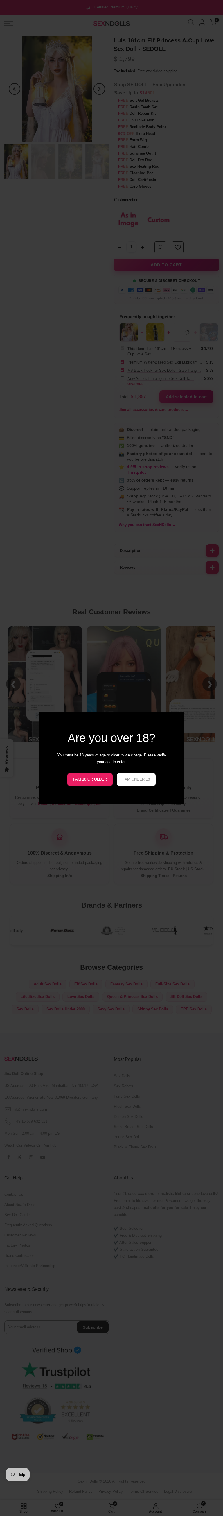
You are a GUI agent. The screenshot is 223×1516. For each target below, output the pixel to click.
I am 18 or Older (90, 779)
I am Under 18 (136, 779)
